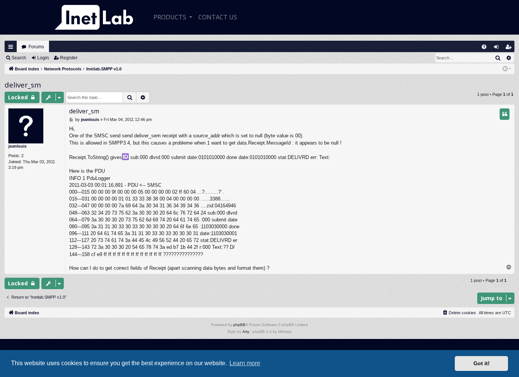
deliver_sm (23, 85)
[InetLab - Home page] (94, 17)
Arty (245, 331)
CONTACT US (217, 17)
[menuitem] (484, 47)
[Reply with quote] (505, 114)
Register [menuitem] (510, 48)
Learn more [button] (244, 363)
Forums (36, 46)
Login (43, 57)
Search (18, 57)
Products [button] (170, 17)
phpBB (239, 325)
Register (69, 57)
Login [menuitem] (498, 48)
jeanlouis (17, 146)
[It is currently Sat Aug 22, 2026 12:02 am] (507, 69)
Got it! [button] (481, 363)
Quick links (11, 47)
